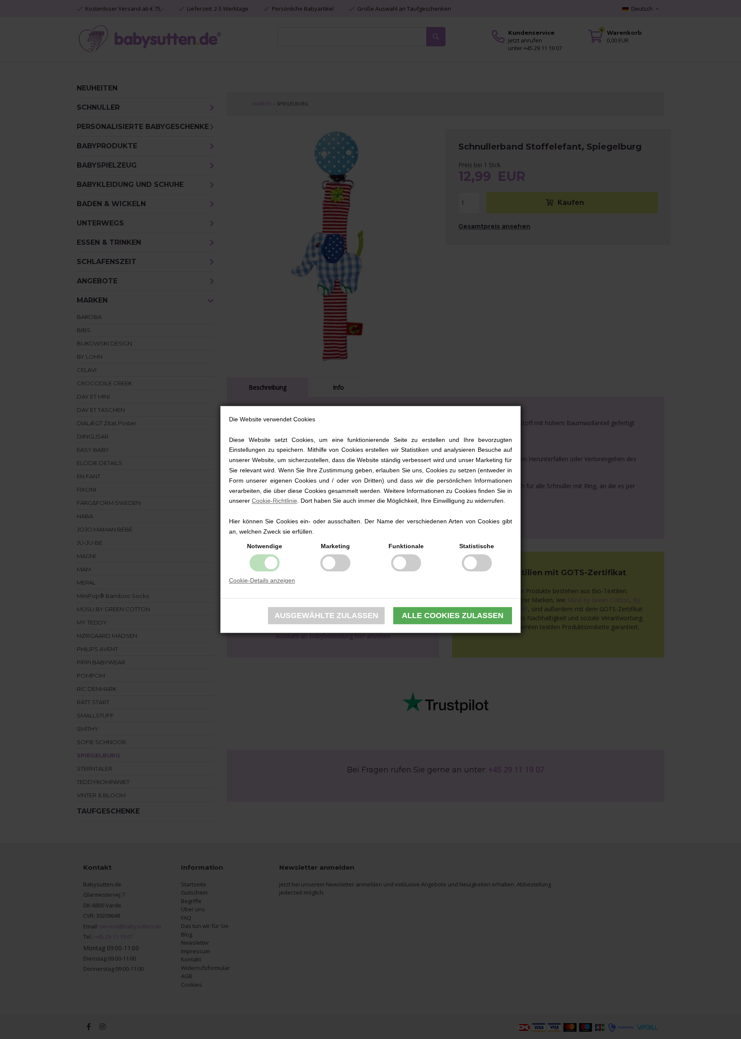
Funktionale (406, 546)
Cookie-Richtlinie (274, 501)
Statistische (476, 546)
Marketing (335, 546)
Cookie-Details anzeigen (262, 580)
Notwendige (264, 546)
